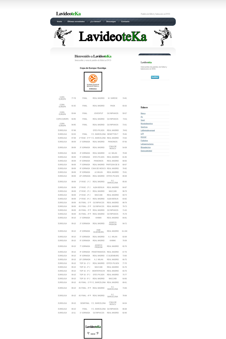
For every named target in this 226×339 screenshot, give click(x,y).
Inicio (59, 21)
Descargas (111, 21)
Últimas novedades (76, 21)
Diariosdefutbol (146, 151)
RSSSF (143, 137)
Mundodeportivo (147, 124)
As (142, 117)
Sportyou (144, 127)
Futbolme (144, 141)
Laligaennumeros (147, 144)
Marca (143, 113)
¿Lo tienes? (95, 21)
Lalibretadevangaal (148, 130)
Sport (143, 120)
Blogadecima (146, 147)
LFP (142, 134)
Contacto (125, 21)
